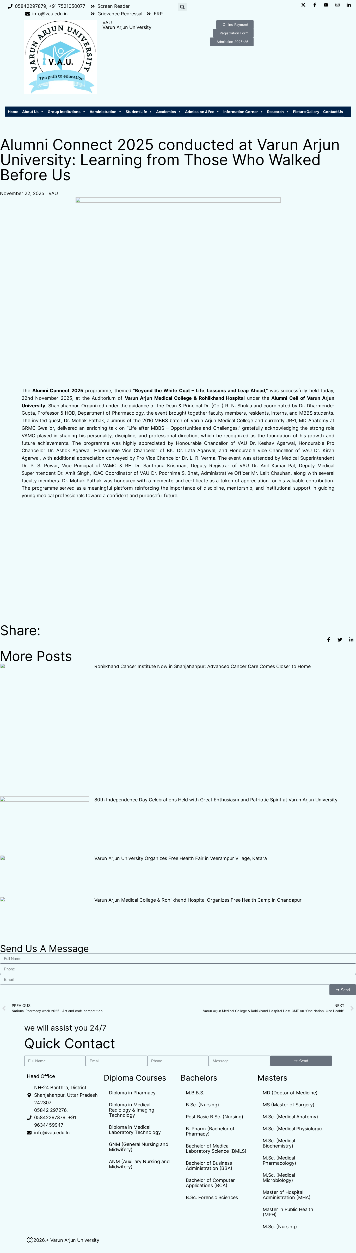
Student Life (136, 111)
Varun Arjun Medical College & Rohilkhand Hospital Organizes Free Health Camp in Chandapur (198, 900)
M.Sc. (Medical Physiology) (292, 1128)
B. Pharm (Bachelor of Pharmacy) (210, 1131)
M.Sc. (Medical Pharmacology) (279, 1160)
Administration (103, 111)
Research (275, 111)
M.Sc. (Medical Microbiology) (279, 1177)
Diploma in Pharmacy (132, 1092)
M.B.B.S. (195, 1092)
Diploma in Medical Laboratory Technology (135, 1129)
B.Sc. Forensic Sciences (212, 1197)
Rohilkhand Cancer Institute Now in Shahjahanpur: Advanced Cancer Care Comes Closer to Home (202, 666)
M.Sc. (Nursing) (280, 1226)
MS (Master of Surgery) (289, 1104)
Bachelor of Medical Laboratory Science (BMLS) (216, 1148)
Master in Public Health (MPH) (288, 1212)
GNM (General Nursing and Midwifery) (138, 1147)
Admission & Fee (199, 111)
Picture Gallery (306, 111)
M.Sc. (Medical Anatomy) (290, 1116)
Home (13, 111)
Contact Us (333, 111)
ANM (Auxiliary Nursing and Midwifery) (139, 1164)
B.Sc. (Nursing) (202, 1104)
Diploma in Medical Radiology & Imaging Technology (131, 1110)
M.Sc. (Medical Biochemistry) (279, 1143)
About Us (30, 111)
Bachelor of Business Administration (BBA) (209, 1165)
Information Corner (240, 111)
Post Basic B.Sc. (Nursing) (214, 1116)
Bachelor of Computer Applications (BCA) (210, 1182)
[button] (182, 7)
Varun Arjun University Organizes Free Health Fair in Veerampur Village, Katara (180, 858)
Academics (166, 111)
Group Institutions (64, 111)
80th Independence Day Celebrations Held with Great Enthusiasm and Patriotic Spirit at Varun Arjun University (215, 799)
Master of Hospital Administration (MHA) (287, 1194)
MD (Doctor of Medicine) (290, 1092)
